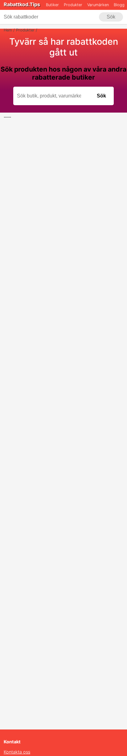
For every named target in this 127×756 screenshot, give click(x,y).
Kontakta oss (17, 751)
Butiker (52, 4)
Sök (111, 16)
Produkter (73, 4)
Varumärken (98, 4)
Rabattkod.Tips (22, 4)
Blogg (119, 4)
